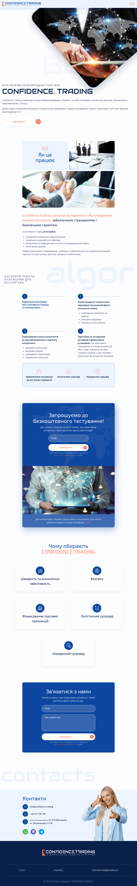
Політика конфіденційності (105, 870)
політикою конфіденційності (66, 455)
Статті (22, 870)
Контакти (58, 870)
